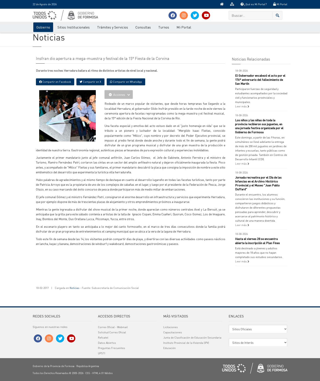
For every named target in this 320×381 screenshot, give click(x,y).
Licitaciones (170, 327)
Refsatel (103, 337)
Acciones (119, 94)
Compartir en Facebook (56, 81)
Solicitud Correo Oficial (112, 332)
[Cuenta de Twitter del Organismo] (195, 15)
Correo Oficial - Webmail (113, 327)
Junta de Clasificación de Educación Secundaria (192, 337)
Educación (169, 348)
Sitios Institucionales (73, 27)
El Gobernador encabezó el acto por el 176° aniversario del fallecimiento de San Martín (260, 79)
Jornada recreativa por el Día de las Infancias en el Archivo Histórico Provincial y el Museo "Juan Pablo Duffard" (258, 183)
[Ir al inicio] (222, 4)
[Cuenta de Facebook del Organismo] (172, 15)
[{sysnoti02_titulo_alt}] (77, 115)
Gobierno (43, 27)
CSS (87, 373)
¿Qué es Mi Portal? (255, 4)
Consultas (143, 27)
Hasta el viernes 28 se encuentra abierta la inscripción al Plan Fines (257, 240)
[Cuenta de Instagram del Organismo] (184, 15)
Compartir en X (91, 81)
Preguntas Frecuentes (111, 348)
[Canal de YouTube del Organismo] (206, 15)
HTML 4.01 (98, 373)
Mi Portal (281, 4)
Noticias (74, 288)
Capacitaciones (172, 332)
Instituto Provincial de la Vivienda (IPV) (186, 342)
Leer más (241, 106)
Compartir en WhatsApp (127, 81)
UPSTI (101, 353)
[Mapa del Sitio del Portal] (232, 4)
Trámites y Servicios (112, 27)
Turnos (163, 27)
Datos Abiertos (107, 342)
